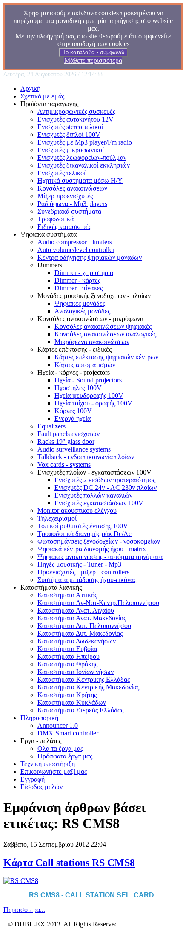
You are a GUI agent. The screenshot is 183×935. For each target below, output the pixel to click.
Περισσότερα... (24, 909)
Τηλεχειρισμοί (57, 518)
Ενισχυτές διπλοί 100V (68, 134)
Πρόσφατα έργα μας (64, 756)
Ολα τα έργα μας (60, 748)
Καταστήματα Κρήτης (67, 694)
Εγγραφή (32, 779)
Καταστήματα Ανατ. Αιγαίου (75, 610)
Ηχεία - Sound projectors (88, 380)
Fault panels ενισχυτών (68, 433)
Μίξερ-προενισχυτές (65, 196)
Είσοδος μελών (41, 786)
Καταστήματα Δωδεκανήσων (76, 641)
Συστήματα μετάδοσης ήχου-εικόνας (86, 579)
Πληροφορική (39, 717)
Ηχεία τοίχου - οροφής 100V (93, 403)
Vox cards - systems (64, 464)
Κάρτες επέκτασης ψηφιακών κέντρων (106, 357)
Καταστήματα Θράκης (67, 664)
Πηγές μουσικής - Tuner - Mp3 (79, 564)
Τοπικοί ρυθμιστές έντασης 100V (82, 526)
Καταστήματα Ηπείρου (68, 656)
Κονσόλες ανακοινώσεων (72, 188)
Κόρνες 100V (73, 410)
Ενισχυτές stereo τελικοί (70, 126)
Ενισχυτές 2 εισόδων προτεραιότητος (104, 479)
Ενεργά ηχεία (72, 418)
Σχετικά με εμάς (42, 96)
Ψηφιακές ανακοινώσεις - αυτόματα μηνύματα (100, 556)
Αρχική (30, 88)
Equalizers (51, 426)
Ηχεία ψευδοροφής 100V (88, 395)
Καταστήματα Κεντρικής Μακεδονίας (88, 687)
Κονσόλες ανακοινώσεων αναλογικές (105, 334)
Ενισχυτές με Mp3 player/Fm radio (84, 142)
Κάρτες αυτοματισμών (84, 364)
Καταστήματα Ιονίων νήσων (75, 671)
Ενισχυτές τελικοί (61, 173)
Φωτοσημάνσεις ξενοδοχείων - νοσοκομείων (98, 541)
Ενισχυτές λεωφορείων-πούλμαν (81, 157)
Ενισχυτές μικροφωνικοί (70, 149)
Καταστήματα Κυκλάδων (71, 702)
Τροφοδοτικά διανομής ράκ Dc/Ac (84, 533)
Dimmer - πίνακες (78, 288)
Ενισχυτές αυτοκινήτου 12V (75, 119)
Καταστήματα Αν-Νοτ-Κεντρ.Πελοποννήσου (98, 602)
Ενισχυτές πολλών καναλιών (93, 495)
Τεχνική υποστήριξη (47, 763)
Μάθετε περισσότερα (93, 60)
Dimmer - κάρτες (77, 280)
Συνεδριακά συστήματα (69, 211)
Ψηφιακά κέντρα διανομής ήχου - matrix (91, 549)
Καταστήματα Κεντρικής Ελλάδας (83, 679)
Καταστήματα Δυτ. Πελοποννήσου (84, 625)
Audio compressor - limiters (74, 242)
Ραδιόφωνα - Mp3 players (72, 203)
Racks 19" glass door (65, 441)
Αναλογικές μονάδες (82, 311)
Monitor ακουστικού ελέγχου (77, 510)
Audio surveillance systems (74, 449)
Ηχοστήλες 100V (78, 387)
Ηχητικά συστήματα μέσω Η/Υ (80, 180)
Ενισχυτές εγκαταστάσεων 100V (98, 503)
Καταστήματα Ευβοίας (67, 648)
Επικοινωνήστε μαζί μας (53, 771)
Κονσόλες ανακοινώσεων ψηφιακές (103, 326)
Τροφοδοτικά (55, 219)
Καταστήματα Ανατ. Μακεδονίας (81, 618)
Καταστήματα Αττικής (67, 595)
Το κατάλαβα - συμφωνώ (93, 52)
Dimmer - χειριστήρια (83, 272)
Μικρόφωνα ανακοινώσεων (91, 341)
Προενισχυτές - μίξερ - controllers (83, 572)
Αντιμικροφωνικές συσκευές (76, 111)
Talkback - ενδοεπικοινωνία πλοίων (85, 456)
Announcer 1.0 (57, 725)
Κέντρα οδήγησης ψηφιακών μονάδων (89, 257)
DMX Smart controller (67, 733)
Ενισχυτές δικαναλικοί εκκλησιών (83, 165)
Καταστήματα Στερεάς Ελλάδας (80, 710)
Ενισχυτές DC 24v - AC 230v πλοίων (105, 487)
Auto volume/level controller (75, 249)
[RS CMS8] (20, 880)
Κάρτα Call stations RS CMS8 (69, 862)
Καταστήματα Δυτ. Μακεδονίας (80, 633)
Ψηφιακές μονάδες (79, 303)
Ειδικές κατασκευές (64, 226)
